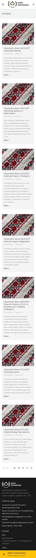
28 (14, 468)
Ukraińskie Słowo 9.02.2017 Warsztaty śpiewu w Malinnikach (16, 111)
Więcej (6, 75)
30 (23, 468)
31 (27, 468)
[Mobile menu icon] (3, 4)
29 (18, 468)
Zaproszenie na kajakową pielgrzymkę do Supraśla (17, 522)
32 (31, 468)
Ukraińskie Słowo (8, 54)
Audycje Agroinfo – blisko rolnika (12, 526)
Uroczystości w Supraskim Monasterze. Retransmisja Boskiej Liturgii (14, 506)
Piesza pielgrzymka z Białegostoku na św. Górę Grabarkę (16, 518)
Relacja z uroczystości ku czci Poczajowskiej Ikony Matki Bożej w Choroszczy (17, 512)
